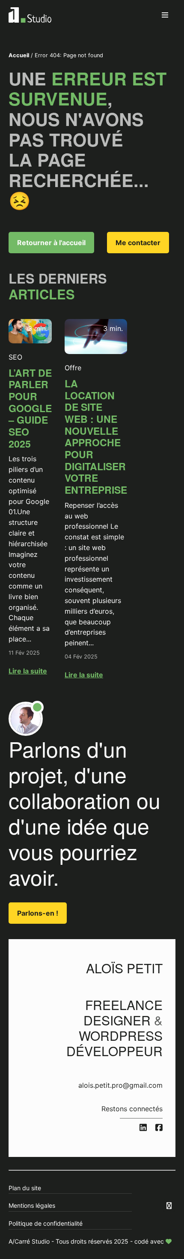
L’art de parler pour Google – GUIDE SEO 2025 (30, 408)
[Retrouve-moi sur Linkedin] (143, 1128)
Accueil (19, 55)
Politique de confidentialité (46, 1223)
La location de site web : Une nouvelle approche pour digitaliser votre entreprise (96, 436)
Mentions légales (32, 1205)
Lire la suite (28, 671)
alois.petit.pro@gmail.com (120, 1085)
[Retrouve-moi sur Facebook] (159, 1128)
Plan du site (25, 1188)
